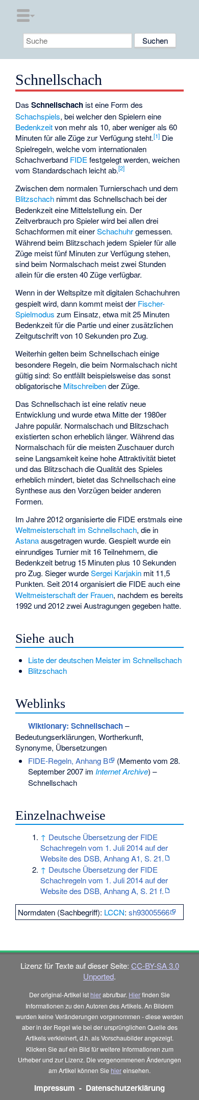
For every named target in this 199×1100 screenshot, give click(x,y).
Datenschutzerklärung (125, 1087)
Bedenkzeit (34, 127)
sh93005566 (149, 912)
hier (95, 994)
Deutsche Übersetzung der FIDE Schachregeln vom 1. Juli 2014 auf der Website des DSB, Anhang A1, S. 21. (104, 847)
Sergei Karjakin (116, 573)
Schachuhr (115, 231)
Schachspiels (37, 116)
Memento (135, 760)
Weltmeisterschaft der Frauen (64, 594)
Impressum (54, 1087)
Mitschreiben (84, 385)
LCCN (114, 912)
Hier (134, 994)
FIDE (78, 159)
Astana (27, 540)
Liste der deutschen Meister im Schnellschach (105, 660)
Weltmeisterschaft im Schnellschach (76, 529)
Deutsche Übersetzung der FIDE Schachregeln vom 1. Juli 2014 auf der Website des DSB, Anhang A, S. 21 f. (104, 880)
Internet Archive (121, 771)
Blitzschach (34, 198)
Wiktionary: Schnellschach (75, 725)
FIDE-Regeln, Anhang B (68, 760)
